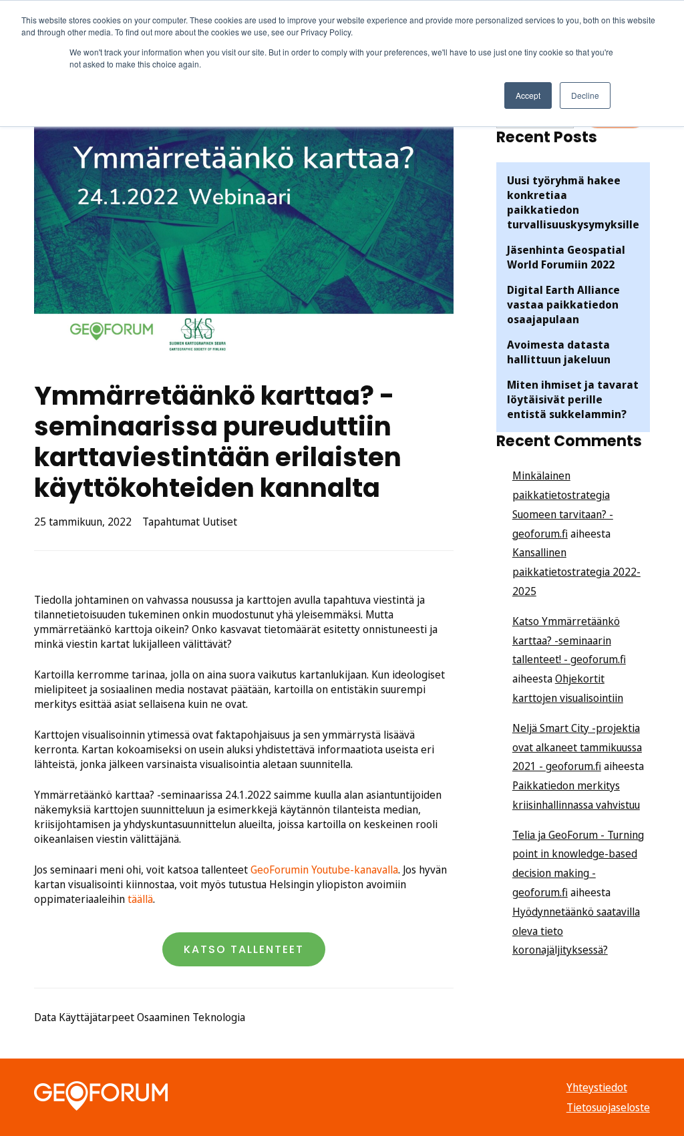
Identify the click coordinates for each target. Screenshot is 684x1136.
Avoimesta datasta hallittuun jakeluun (559, 352)
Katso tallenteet (244, 949)
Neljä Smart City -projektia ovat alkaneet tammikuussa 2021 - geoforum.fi (577, 747)
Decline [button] (585, 95)
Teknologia (218, 1017)
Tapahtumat (171, 521)
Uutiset (219, 521)
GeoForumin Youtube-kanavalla (324, 869)
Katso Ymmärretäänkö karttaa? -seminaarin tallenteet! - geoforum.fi (569, 640)
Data (45, 1017)
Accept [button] (528, 95)
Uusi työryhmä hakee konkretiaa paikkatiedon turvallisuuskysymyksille (573, 202)
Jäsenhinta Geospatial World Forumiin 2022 (566, 257)
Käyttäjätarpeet (96, 1017)
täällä (140, 899)
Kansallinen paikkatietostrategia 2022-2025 (576, 571)
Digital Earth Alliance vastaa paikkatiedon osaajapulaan (563, 304)
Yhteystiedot (596, 1087)
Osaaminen (163, 1017)
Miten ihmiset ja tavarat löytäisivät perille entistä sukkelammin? (573, 399)
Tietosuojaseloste (608, 1107)
